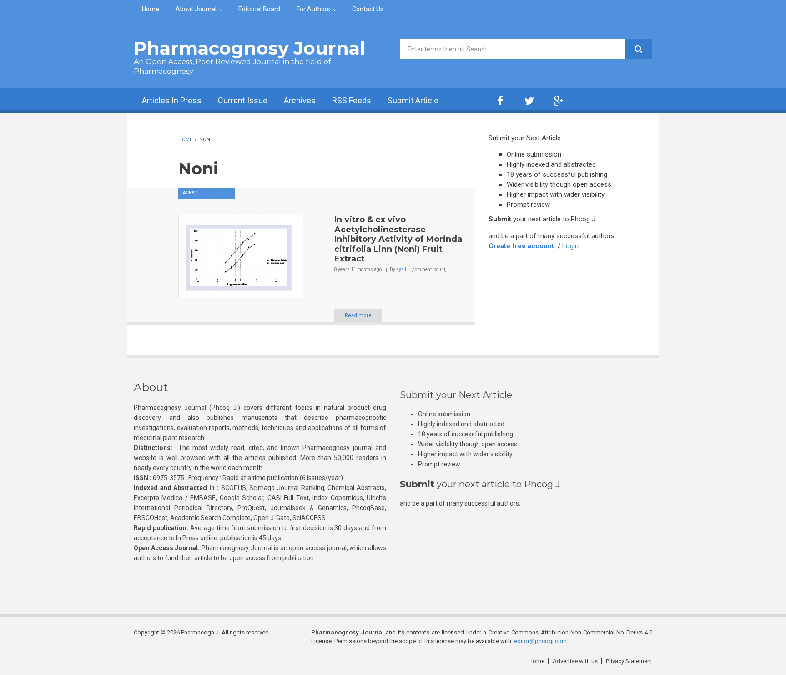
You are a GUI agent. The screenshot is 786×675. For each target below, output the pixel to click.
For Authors (313, 9)
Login (570, 246)
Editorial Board (259, 9)
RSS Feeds (351, 100)
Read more (358, 315)
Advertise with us (575, 661)
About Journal (196, 9)
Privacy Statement (629, 661)
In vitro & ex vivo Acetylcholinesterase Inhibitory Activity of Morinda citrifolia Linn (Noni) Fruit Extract (398, 239)
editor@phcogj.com (540, 641)
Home (150, 9)
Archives (300, 100)
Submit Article (413, 100)
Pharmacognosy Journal (249, 48)
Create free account (521, 246)
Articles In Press (172, 100)
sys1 (401, 269)
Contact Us (367, 9)
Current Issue (242, 100)
